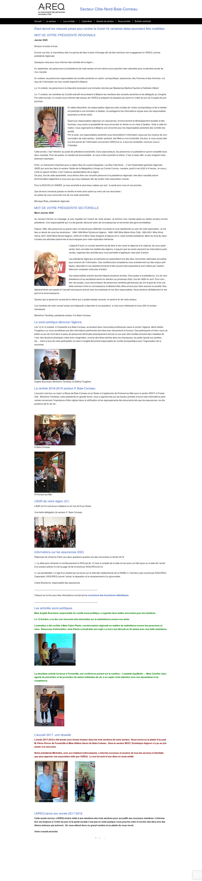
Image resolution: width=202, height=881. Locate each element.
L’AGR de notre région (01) (51, 501)
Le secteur (51, 21)
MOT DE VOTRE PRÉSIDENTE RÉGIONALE (65, 35)
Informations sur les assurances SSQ (59, 552)
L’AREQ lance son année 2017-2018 (58, 813)
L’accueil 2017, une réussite (52, 734)
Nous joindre (124, 21)
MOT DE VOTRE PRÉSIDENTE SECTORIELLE (66, 208)
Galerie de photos (105, 21)
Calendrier (87, 21)
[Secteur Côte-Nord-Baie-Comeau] (51, 8)
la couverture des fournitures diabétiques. (107, 595)
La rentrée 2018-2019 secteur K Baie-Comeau (64, 388)
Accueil (38, 21)
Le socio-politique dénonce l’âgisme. (58, 322)
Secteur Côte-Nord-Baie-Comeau (109, 9)
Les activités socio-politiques (53, 608)
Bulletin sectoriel (143, 21)
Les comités (69, 21)
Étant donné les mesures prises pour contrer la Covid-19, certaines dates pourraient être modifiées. (99, 28)
